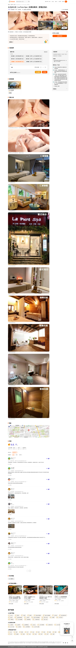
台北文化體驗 (42, 624)
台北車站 (55, 615)
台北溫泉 (19, 626)
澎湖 (35, 634)
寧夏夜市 (12, 619)
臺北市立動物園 (47, 615)
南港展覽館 (28, 619)
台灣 (11, 4)
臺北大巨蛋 (46, 617)
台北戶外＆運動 (36, 626)
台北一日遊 (12, 626)
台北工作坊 (58, 624)
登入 (66, 1)
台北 (14, 4)
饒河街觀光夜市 (63, 615)
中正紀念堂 (60, 617)
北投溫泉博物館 (19, 617)
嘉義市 (17, 634)
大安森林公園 (37, 619)
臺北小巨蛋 (45, 619)
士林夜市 (27, 617)
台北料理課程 (27, 626)
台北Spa (34, 624)
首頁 (9, 4)
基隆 (53, 634)
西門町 (18, 615)
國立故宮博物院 (38, 615)
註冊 (63, 1)
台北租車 (18, 624)
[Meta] (63, 642)
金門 (47, 634)
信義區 (53, 617)
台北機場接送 (26, 624)
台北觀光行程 (50, 624)
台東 (29, 634)
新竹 (11, 634)
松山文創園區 (20, 619)
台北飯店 (11, 624)
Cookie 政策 (45, 646)
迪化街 (11, 617)
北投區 (24, 615)
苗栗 (24, 634)
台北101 (11, 615)
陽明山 (30, 615)
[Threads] (67, 642)
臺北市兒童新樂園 (36, 617)
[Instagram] (65, 642)
